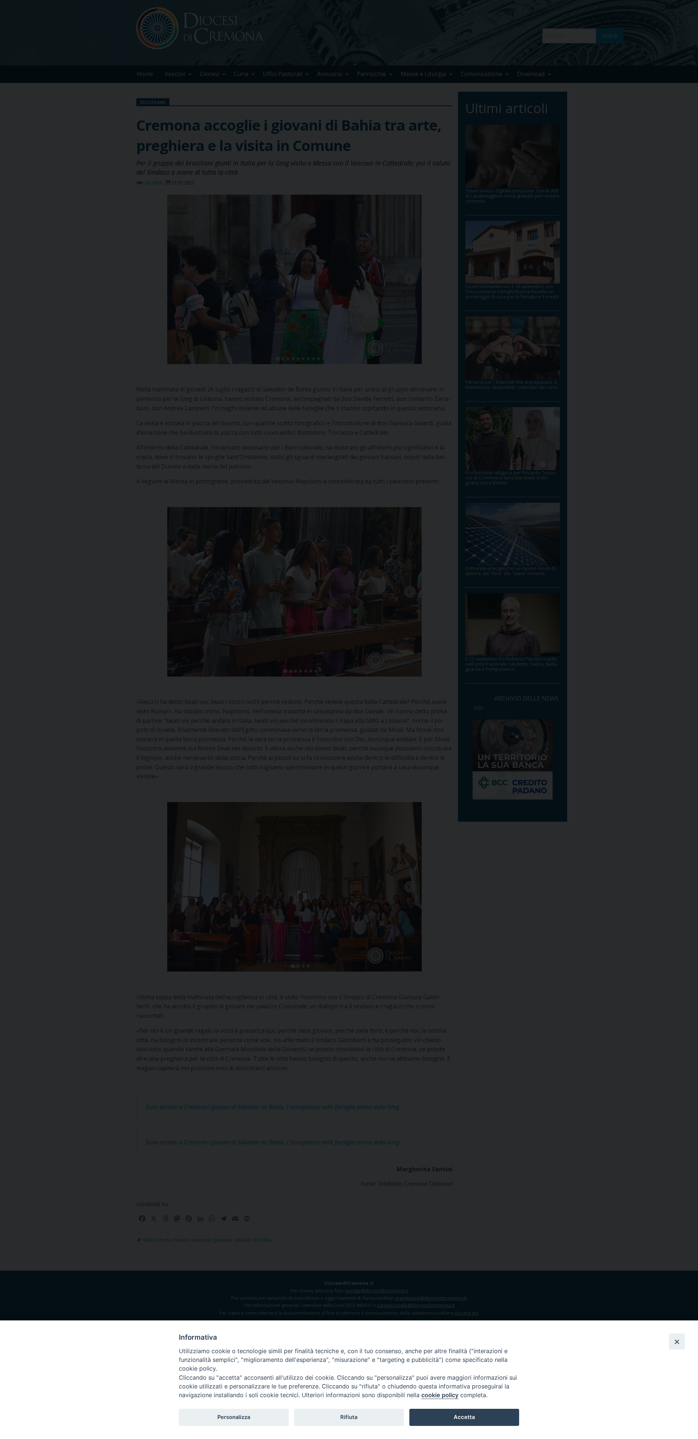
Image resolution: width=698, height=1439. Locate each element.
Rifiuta (348, 1417)
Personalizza (233, 1417)
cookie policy (439, 1395)
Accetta (464, 1417)
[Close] (677, 1342)
